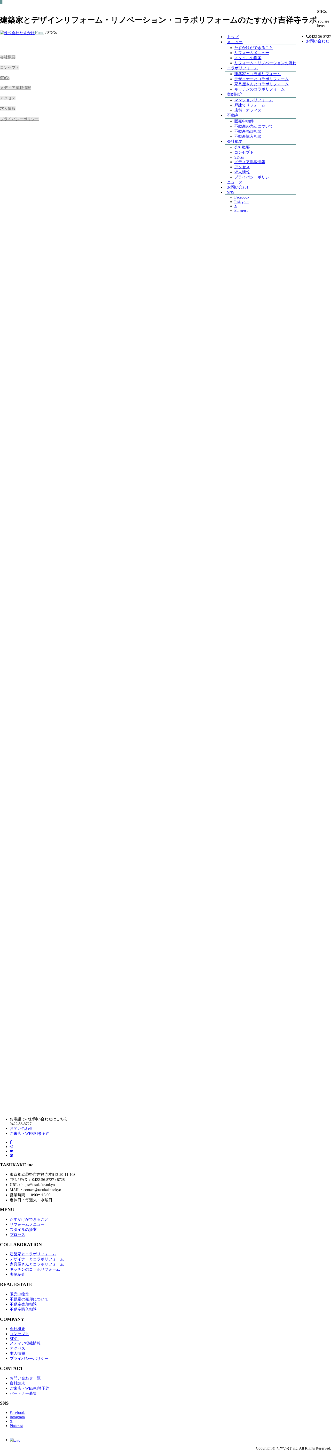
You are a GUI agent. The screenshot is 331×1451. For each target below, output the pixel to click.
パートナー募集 (23, 1393)
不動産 (233, 115)
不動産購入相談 (247, 136)
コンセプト (9, 67)
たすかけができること (253, 48)
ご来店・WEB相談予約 (29, 1133)
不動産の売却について (253, 126)
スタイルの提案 (23, 1229)
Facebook (17, 1413)
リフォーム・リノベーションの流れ (265, 63)
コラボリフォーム (242, 68)
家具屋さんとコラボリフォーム (261, 84)
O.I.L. (59, 629)
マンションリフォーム (253, 100)
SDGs (4, 78)
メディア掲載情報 (15, 88)
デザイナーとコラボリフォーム (261, 79)
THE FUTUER (70, 634)
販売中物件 (244, 121)
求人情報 (8, 108)
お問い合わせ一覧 (25, 1378)
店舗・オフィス (247, 110)
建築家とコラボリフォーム (257, 74)
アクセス (8, 98)
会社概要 (8, 57)
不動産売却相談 (247, 131)
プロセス (17, 1235)
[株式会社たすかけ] (17, 33)
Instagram (17, 1417)
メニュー (235, 42)
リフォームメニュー (251, 53)
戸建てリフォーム (249, 105)
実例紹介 (235, 94)
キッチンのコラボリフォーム (259, 89)
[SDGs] (15, 1440)
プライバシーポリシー (19, 119)
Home (39, 33)
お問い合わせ (317, 41)
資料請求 (17, 1383)
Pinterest (16, 1426)
